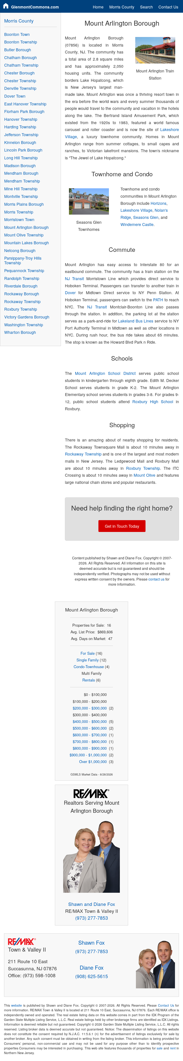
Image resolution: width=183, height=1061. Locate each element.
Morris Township (18, 212)
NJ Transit (74, 278)
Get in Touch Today (122, 526)
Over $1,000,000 (93, 761)
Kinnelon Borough (20, 142)
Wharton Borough (20, 332)
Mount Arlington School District (105, 373)
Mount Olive (144, 475)
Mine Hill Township (20, 188)
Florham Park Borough (24, 111)
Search (146, 7)
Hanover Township (20, 119)
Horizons (158, 203)
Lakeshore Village (136, 210)
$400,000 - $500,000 (90, 721)
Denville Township (20, 88)
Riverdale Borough (20, 286)
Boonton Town (17, 34)
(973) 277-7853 (91, 917)
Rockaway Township (83, 454)
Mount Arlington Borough (26, 227)
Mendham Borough (21, 173)
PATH (158, 299)
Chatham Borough (20, 57)
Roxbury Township (143, 468)
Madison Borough (20, 165)
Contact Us (168, 7)
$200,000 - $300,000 (90, 708)
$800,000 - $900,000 (90, 748)
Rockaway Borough (21, 293)
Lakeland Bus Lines (135, 321)
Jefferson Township (21, 134)
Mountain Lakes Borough (26, 242)
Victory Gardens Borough (26, 317)
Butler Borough (17, 49)
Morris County (121, 7)
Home (98, 7)
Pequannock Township (24, 270)
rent (173, 1048)
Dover (70, 292)
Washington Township (23, 324)
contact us (156, 579)
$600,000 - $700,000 (90, 734)
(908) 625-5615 (91, 976)
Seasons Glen (145, 217)
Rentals (88, 680)
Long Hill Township (21, 157)
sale (159, 1048)
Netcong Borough (19, 250)
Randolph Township (21, 278)
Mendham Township (22, 181)
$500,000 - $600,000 (90, 728)
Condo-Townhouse (89, 666)
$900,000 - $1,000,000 (88, 754)
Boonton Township (20, 42)
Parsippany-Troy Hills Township (23, 260)
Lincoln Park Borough (23, 150)
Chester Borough (19, 73)
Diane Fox (92, 967)
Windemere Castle (137, 224)
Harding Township (20, 126)
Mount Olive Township (24, 235)
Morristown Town (19, 219)
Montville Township (21, 196)
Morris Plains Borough (24, 204)
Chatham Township (21, 65)
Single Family (88, 660)
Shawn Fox (91, 942)
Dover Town (14, 96)
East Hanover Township (25, 104)
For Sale (88, 653)
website (16, 1005)
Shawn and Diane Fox (91, 904)
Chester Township (20, 80)
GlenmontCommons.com (35, 7)
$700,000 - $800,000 (90, 741)
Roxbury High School (152, 401)
